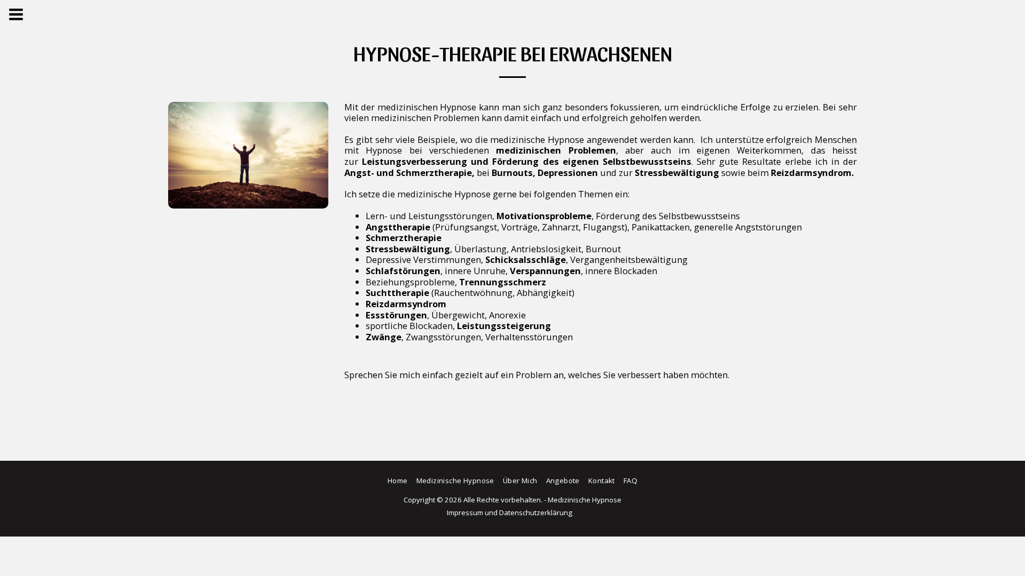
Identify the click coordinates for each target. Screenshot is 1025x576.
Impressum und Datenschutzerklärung (509, 512)
